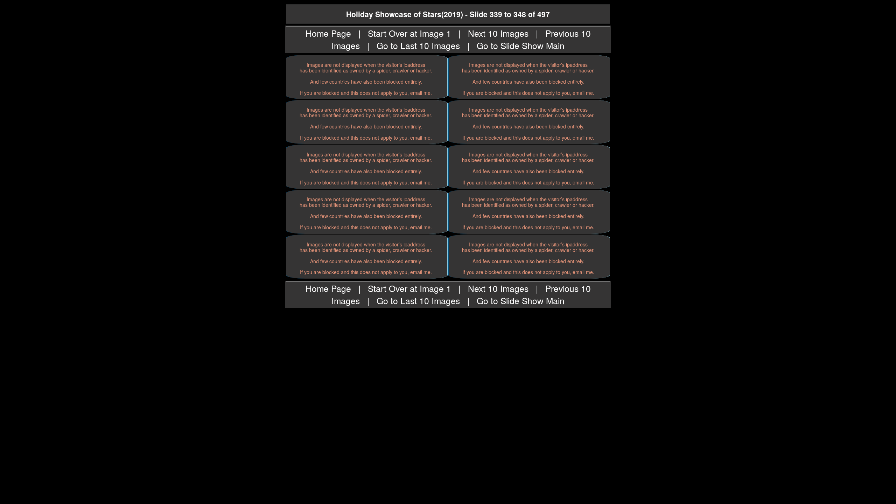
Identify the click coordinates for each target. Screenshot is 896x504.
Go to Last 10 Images (418, 45)
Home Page (328, 33)
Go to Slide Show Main (521, 45)
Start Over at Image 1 (409, 33)
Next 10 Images (498, 33)
